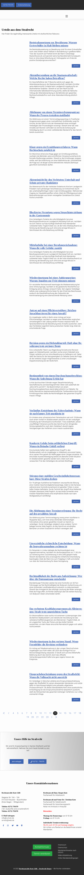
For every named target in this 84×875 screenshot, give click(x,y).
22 (42, 717)
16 (70, 713)
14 (60, 713)
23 (47, 717)
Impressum (62, 845)
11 (45, 713)
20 (32, 717)
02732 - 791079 (38, 761)
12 (50, 713)
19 (27, 717)
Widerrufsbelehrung (65, 855)
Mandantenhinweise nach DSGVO (67, 851)
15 (65, 713)
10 (40, 713)
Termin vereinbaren (42, 853)
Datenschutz (62, 848)
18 (80, 713)
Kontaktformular (42, 847)
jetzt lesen (76, 66)
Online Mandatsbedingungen (68, 858)
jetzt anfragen (16, 761)
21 (37, 717)
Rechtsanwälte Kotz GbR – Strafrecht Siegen (35, 869)
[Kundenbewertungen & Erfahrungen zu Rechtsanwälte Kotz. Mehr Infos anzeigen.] (15, 857)
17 (75, 713)
